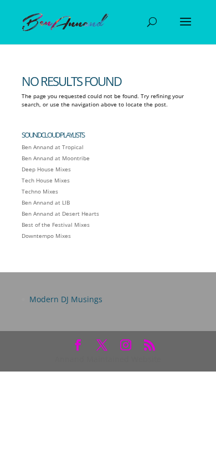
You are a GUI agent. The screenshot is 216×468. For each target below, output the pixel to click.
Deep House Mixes (46, 169)
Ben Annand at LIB (46, 202)
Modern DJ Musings (65, 299)
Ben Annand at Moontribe (56, 158)
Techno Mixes (40, 191)
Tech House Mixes (46, 180)
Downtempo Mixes (46, 236)
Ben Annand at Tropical (53, 147)
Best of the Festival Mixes (56, 224)
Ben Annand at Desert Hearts (60, 213)
